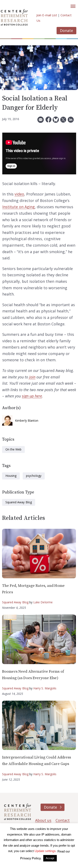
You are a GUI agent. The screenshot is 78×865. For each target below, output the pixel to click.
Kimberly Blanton (26, 420)
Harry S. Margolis (45, 688)
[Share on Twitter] (63, 121)
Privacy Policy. (30, 858)
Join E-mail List (46, 15)
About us (43, 820)
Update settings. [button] (46, 851)
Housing (10, 476)
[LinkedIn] (71, 121)
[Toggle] (73, 6)
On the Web (13, 449)
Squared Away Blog (18, 502)
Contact (63, 820)
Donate (66, 30)
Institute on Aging (18, 206)
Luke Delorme (43, 602)
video (19, 194)
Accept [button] (50, 858)
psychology (33, 476)
